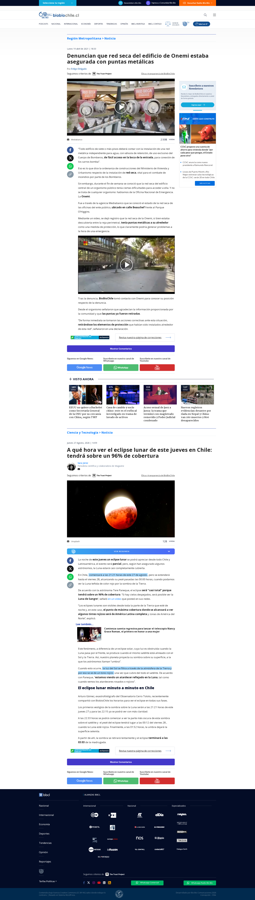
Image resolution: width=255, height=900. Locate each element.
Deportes (98, 24)
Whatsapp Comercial (149, 882)
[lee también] (90, 634)
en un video (114, 598)
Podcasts (43, 24)
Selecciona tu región (54, 2)
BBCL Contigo (155, 24)
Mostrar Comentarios (121, 348)
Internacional (71, 24)
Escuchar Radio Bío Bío (198, 3)
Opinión (124, 24)
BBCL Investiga (138, 24)
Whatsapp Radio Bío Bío (202, 883)
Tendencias (111, 24)
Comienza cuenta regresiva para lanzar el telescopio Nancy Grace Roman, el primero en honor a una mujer (139, 630)
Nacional (56, 24)
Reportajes (45, 861)
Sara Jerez (83, 463)
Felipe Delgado (79, 69)
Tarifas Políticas (47, 881)
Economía (86, 24)
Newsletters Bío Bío (132, 3)
